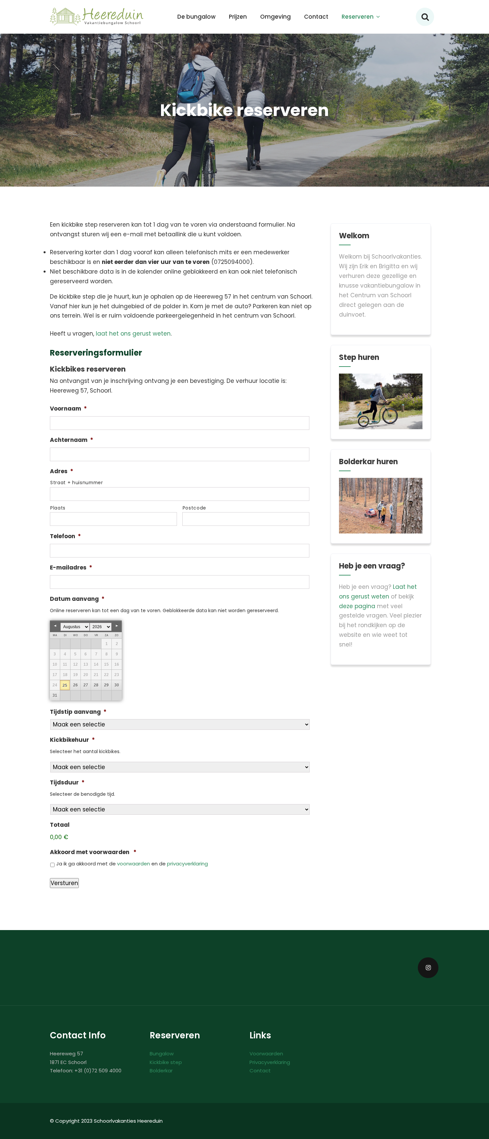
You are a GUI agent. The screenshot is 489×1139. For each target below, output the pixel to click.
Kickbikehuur (72, 739)
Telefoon (65, 536)
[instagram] (428, 967)
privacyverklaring (187, 863)
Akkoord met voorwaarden (93, 852)
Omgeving (275, 17)
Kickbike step (166, 1062)
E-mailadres (71, 567)
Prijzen (238, 17)
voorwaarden (133, 863)
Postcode (194, 508)
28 (96, 685)
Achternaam (71, 440)
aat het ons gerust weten (134, 334)
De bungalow (196, 17)
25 (65, 685)
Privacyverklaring (269, 1062)
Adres (61, 471)
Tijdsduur (67, 782)
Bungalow (162, 1053)
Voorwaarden (266, 1053)
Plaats (58, 508)
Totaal (60, 824)
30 (116, 685)
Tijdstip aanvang (78, 711)
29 (106, 685)
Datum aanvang (77, 598)
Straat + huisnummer (76, 482)
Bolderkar (161, 1070)
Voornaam (68, 408)
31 (55, 695)
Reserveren (358, 17)
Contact (316, 17)
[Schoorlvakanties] (97, 17)
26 (75, 685)
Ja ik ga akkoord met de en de (132, 863)
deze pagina (357, 606)
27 (85, 685)
